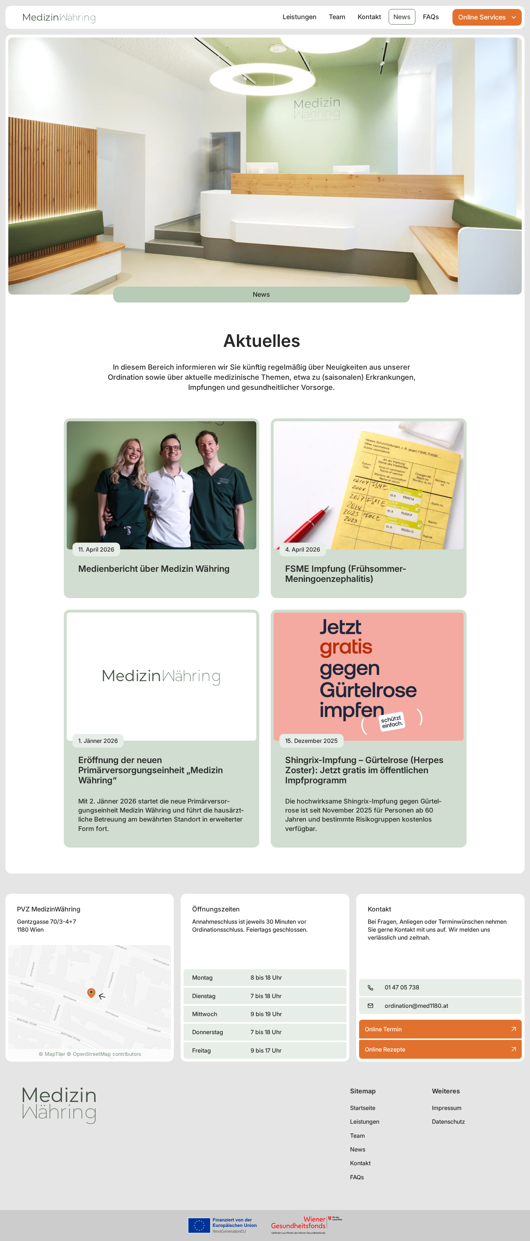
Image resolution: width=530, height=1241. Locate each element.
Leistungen (300, 17)
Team (337, 17)
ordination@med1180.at (416, 1005)
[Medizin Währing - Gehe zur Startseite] (59, 17)
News (402, 17)
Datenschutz (448, 1121)
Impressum (446, 1107)
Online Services (482, 17)
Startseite (362, 1107)
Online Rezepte (385, 1049)
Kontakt (369, 17)
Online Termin (383, 1032)
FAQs (431, 17)
